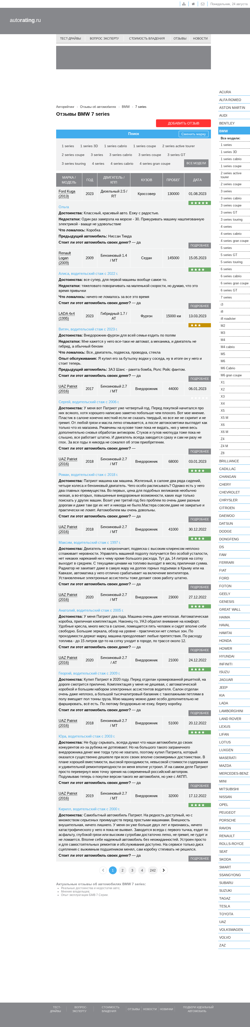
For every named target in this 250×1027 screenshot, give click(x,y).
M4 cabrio (228, 347)
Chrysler (228, 500)
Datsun (226, 523)
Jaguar (226, 680)
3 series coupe (149, 155)
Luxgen (226, 750)
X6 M (224, 432)
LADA (223, 703)
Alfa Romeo (230, 100)
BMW (223, 131)
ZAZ (222, 945)
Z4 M (224, 446)
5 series (226, 248)
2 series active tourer (178, 146)
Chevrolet (229, 492)
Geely (224, 594)
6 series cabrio (231, 276)
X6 (223, 425)
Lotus (225, 742)
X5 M (224, 418)
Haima (224, 617)
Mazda (225, 766)
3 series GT (176, 155)
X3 (223, 396)
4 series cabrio (122, 163)
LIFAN (224, 734)
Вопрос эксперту (104, 38)
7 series (226, 297)
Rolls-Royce (231, 844)
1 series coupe (144, 146)
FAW (222, 555)
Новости (200, 38)
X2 (223, 389)
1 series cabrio (115, 146)
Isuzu (224, 672)
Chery (225, 484)
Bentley (227, 123)
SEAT (223, 851)
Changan (227, 477)
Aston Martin (232, 108)
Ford (224, 578)
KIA (222, 695)
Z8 (222, 453)
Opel (223, 805)
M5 (223, 354)
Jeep (223, 687)
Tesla (224, 906)
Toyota (226, 914)
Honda (225, 641)
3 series (97, 155)
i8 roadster (228, 318)
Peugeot (227, 812)
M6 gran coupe (231, 375)
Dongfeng (229, 539)
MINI (223, 781)
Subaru (226, 883)
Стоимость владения (147, 38)
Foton (225, 586)
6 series (226, 269)
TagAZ (224, 898)
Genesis (226, 602)
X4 (223, 403)
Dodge (225, 531)
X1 (223, 382)
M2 (223, 326)
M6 (223, 361)
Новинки (166, 1009)
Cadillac (227, 469)
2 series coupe (73, 155)
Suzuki (225, 891)
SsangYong (230, 875)
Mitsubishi (229, 789)
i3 (222, 304)
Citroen (227, 508)
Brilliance (229, 461)
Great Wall (230, 609)
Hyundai (226, 656)
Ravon (225, 828)
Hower (225, 648)
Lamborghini (231, 711)
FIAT (223, 570)
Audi (223, 115)
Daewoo (227, 516)
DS (221, 547)
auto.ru (25, 20)
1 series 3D (89, 146)
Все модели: (230, 138)
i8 (222, 311)
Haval (224, 625)
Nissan (225, 797)
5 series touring (231, 262)
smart (225, 867)
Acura (225, 92)
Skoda (225, 859)
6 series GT (229, 290)
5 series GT (229, 255)
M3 (223, 333)
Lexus (224, 727)
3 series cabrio (120, 155)
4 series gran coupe (155, 163)
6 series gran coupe (235, 283)
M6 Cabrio (228, 368)
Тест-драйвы (70, 38)
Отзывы (180, 38)
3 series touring (74, 163)
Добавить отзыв (183, 123)
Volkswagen (231, 930)
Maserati (227, 758)
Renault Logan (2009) (65, 258)
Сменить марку (193, 134)
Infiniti (225, 664)
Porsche (227, 820)
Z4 (222, 439)
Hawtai (225, 633)
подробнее (199, 245)
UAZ (222, 922)
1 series (68, 146)
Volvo (225, 937)
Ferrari (226, 563)
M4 (223, 340)
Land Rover (230, 719)
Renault (227, 836)
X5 (223, 410)
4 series (98, 163)
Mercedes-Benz (234, 773)
